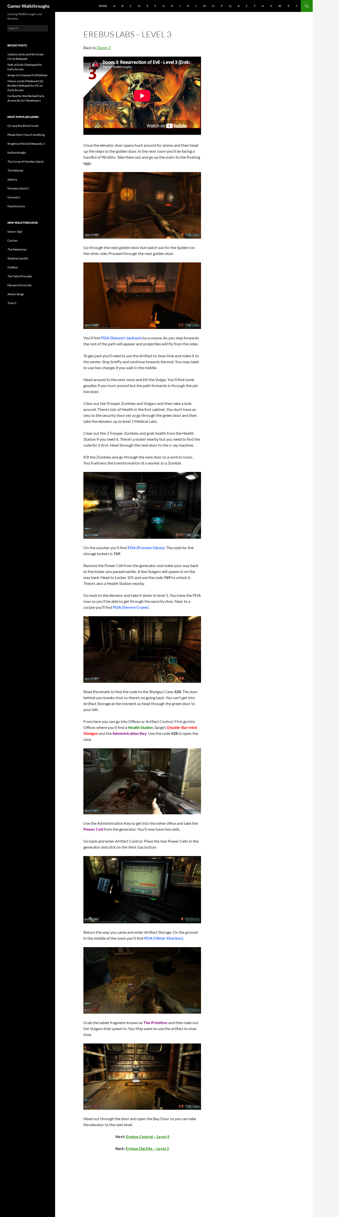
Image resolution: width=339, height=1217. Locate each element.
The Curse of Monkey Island (25, 161)
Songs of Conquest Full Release (27, 75)
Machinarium (16, 206)
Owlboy (12, 267)
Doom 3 (103, 47)
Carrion (12, 240)
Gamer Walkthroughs (28, 6)
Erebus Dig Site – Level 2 (147, 1148)
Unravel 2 (13, 197)
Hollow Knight (16, 152)
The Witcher (15, 170)
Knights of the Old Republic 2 (26, 143)
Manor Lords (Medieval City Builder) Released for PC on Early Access (25, 85)
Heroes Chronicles (19, 285)
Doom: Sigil (14, 231)
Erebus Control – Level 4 (147, 1136)
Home (103, 5)
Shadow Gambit (17, 258)
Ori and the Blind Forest (22, 126)
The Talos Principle (19, 276)
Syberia (12, 179)
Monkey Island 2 (18, 188)
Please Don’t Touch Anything (26, 135)
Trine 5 (11, 303)
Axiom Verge (15, 294)
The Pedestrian (17, 249)
